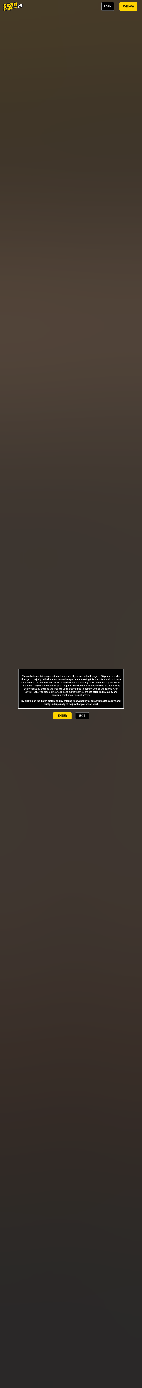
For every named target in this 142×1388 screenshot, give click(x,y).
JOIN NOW (128, 6)
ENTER (62, 715)
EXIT (82, 715)
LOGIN (107, 6)
